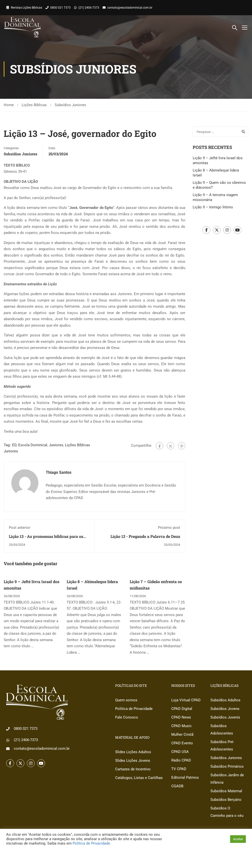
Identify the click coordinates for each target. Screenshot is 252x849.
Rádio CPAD (181, 760)
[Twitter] (170, 445)
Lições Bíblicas (34, 105)
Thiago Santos (58, 472)
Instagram (227, 230)
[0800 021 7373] (8, 729)
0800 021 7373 (60, 7)
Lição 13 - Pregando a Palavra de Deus (145, 536)
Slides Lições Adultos (133, 752)
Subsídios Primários (227, 766)
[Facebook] (159, 445)
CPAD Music (181, 726)
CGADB (177, 786)
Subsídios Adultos (225, 700)
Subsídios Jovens (224, 708)
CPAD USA (180, 751)
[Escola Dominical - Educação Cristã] (22, 27)
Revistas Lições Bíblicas (26, 7)
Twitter (217, 230)
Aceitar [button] (238, 839)
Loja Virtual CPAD (186, 700)
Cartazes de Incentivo (133, 769)
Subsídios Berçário (225, 799)
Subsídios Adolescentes (221, 729)
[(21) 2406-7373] (8, 740)
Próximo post (169, 527)
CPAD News (181, 717)
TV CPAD (178, 769)
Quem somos (126, 700)
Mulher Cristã (182, 734)
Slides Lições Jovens (132, 760)
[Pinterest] (181, 445)
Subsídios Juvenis (225, 717)
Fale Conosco (126, 717)
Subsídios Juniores (70, 105)
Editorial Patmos (185, 777)
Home (9, 105)
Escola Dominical (32, 445)
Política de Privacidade (134, 708)
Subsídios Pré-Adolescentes (222, 745)
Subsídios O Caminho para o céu (226, 812)
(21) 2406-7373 (89, 7)
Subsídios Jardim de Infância (227, 779)
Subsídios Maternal (226, 791)
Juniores (56, 445)
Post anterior (19, 527)
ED (14, 445)
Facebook (206, 230)
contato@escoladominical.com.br (129, 7)
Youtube (237, 230)
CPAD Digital (181, 708)
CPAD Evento (182, 743)
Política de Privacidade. (92, 843)
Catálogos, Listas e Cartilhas (139, 778)
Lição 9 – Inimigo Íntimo (213, 207)
